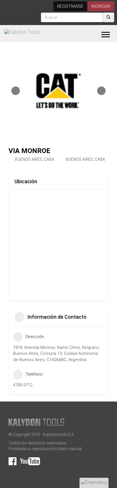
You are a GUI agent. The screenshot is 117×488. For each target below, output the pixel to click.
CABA (49, 159)
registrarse (70, 6)
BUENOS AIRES (28, 159)
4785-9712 (22, 385)
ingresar (100, 6)
